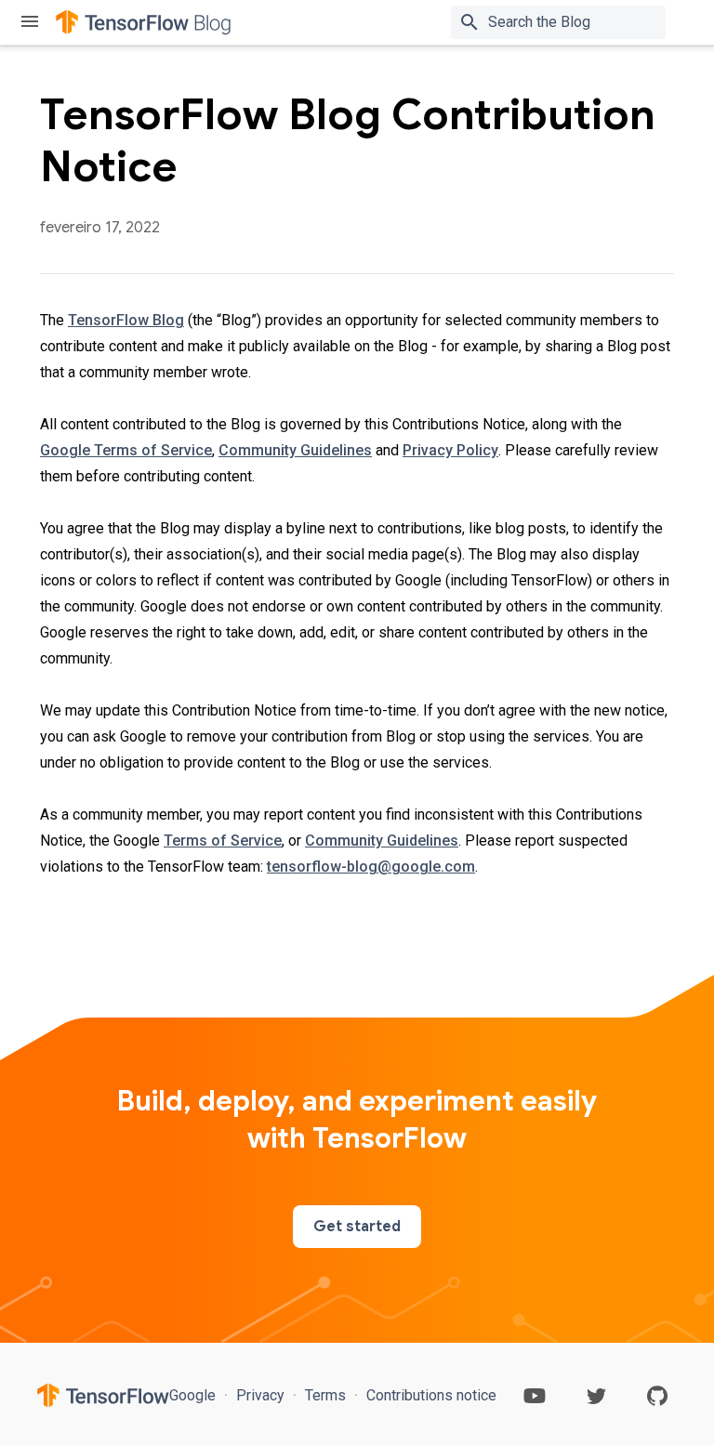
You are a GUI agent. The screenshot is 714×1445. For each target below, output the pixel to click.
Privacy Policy (450, 450)
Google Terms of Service (126, 450)
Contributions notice (429, 1395)
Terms (325, 1395)
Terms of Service (223, 840)
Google (194, 1395)
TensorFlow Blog (126, 320)
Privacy (260, 1395)
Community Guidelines (295, 450)
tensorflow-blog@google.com (371, 866)
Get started (357, 1226)
